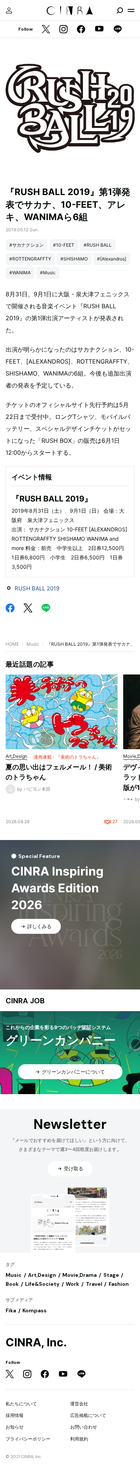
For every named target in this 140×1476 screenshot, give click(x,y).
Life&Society (42, 1284)
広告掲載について (88, 1415)
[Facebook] (81, 29)
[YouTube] (99, 29)
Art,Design (42, 1275)
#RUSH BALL (98, 245)
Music (33, 644)
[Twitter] (46, 29)
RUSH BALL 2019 (37, 588)
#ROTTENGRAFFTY (30, 259)
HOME (12, 644)
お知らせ (15, 1427)
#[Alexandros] (111, 259)
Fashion (119, 1284)
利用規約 (79, 1439)
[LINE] (117, 29)
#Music (48, 272)
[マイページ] (9, 10)
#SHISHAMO (74, 259)
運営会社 (79, 1403)
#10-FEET (63, 245)
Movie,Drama (79, 1275)
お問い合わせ (83, 1427)
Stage (111, 1275)
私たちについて (21, 1403)
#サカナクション (26, 245)
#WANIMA (20, 272)
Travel (94, 1284)
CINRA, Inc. (36, 1342)
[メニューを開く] (131, 10)
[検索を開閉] (119, 10)
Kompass (34, 1310)
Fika (11, 1310)
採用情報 (15, 1415)
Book (12, 1284)
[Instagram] (63, 29)
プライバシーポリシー (28, 1439)
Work (72, 1284)
